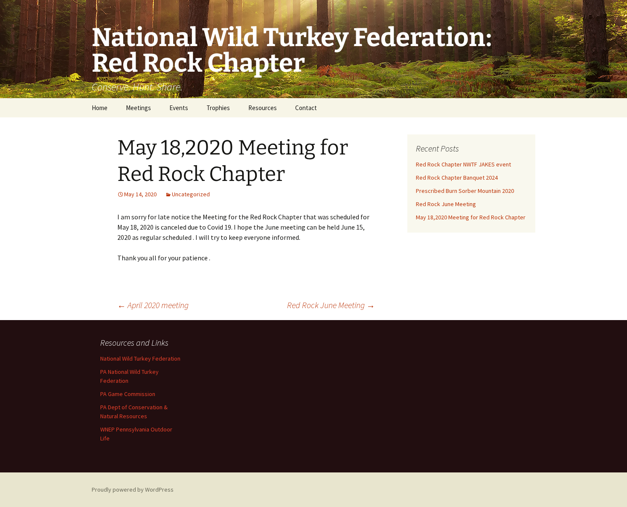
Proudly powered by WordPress (133, 489)
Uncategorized (191, 194)
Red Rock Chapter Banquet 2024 (457, 177)
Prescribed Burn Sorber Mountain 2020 (465, 191)
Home (99, 108)
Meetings (138, 108)
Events (178, 108)
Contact (306, 108)
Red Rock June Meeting (331, 305)
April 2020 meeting (153, 305)
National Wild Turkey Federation (140, 358)
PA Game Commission (127, 394)
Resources (262, 108)
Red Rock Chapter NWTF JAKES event (463, 164)
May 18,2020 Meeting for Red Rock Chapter (470, 217)
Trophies (218, 108)
